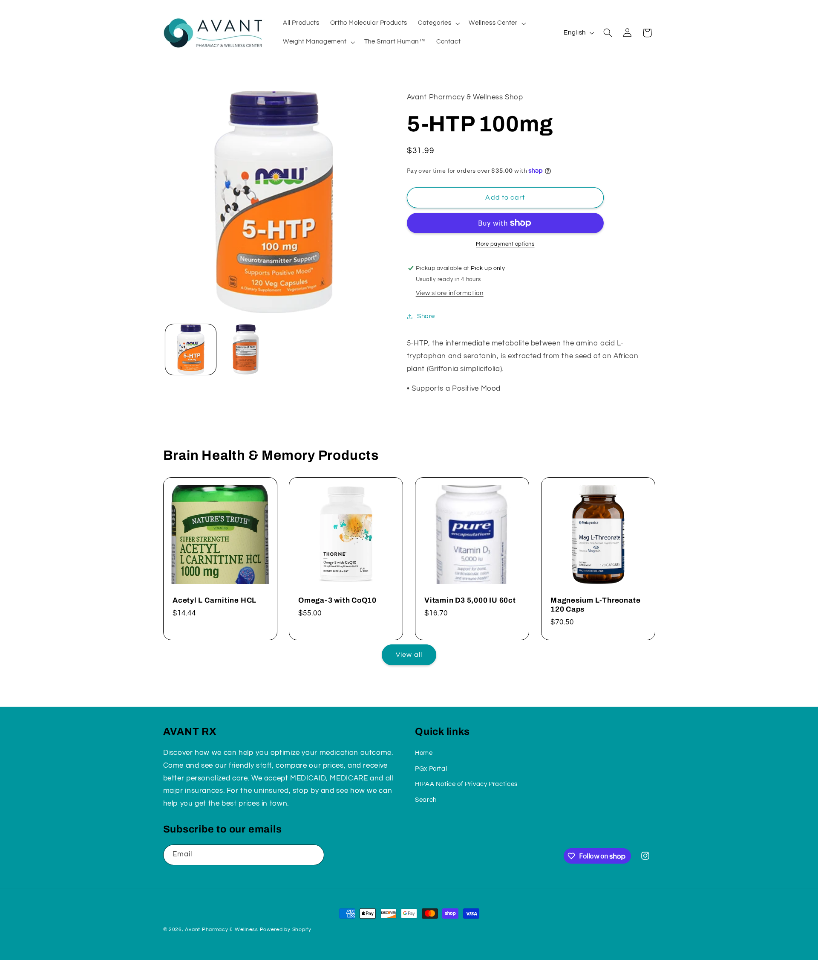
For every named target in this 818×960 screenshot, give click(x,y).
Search (426, 799)
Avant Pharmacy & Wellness (221, 929)
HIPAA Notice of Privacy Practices (466, 784)
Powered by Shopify (285, 929)
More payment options (505, 244)
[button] (437, 23)
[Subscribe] (313, 854)
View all (409, 654)
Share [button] (426, 316)
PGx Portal (431, 768)
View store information (450, 293)
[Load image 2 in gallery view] (245, 349)
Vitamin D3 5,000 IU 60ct (470, 600)
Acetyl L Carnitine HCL (214, 600)
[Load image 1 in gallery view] (190, 349)
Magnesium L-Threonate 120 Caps (595, 604)
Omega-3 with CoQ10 (337, 600)
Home (424, 753)
